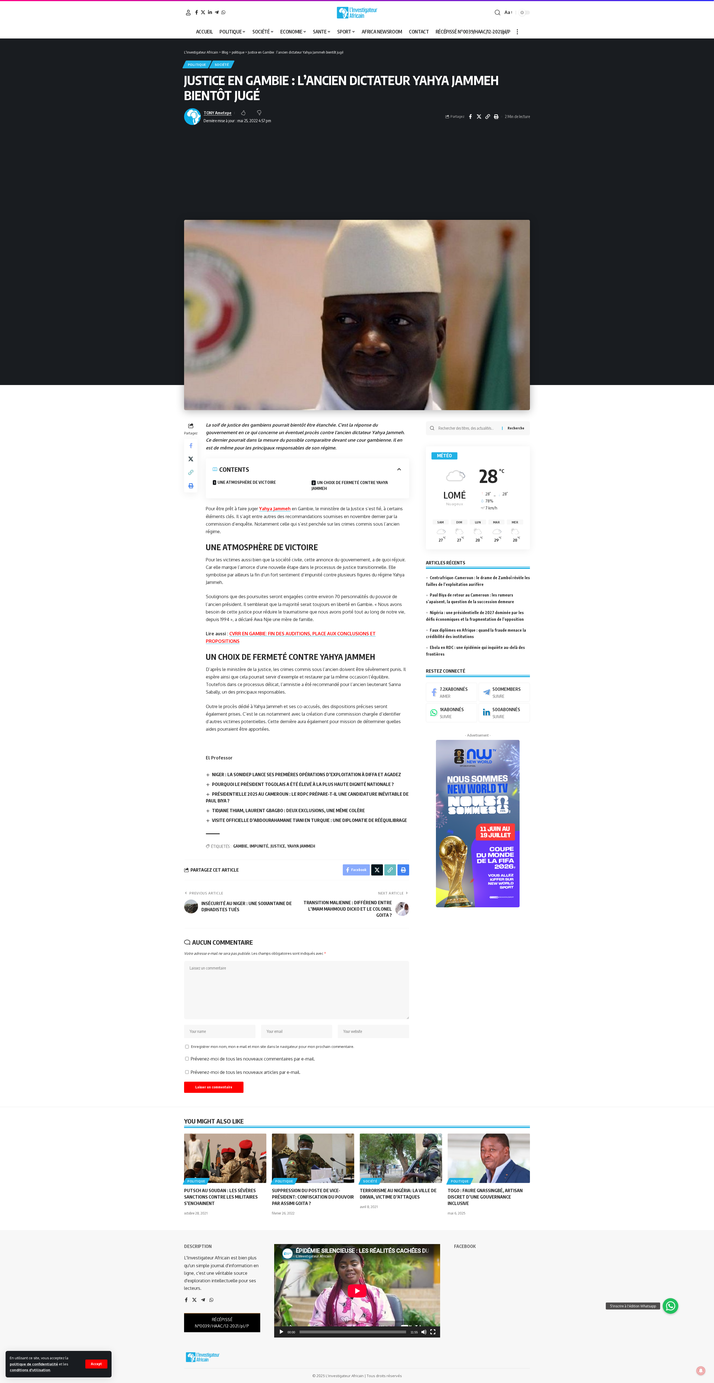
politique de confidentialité (34, 1364)
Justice (278, 846)
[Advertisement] (357, 172)
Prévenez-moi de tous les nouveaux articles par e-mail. (245, 1072)
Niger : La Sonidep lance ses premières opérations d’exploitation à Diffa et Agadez (306, 774)
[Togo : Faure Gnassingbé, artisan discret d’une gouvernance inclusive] (489, 1158)
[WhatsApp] (223, 12)
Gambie (240, 846)
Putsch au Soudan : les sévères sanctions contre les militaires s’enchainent (221, 1197)
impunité (259, 846)
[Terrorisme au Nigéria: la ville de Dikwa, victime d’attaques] (401, 1158)
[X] (203, 12)
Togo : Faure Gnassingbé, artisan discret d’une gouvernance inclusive (485, 1197)
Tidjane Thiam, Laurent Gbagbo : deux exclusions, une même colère (288, 810)
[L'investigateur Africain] (357, 12)
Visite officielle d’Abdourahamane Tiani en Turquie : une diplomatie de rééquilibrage (309, 820)
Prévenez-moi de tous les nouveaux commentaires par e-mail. (253, 1059)
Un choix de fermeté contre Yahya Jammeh (350, 485)
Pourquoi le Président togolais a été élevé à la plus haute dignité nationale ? (303, 784)
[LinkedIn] (210, 12)
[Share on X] (479, 116)
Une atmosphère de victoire (247, 482)
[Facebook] (196, 12)
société (222, 64)
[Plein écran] (433, 1332)
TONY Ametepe (217, 112)
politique (197, 64)
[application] (357, 1291)
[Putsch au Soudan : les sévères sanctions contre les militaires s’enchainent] (225, 1158)
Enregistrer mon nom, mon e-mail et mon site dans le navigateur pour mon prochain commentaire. (272, 1046)
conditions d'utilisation (30, 1370)
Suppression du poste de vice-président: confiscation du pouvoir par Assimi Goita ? (313, 1197)
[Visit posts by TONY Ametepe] (192, 116)
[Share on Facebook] (470, 116)
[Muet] (424, 1332)
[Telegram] (216, 12)
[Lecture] (281, 1332)
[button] (96, 1364)
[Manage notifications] (700, 1370)
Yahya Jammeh (275, 508)
